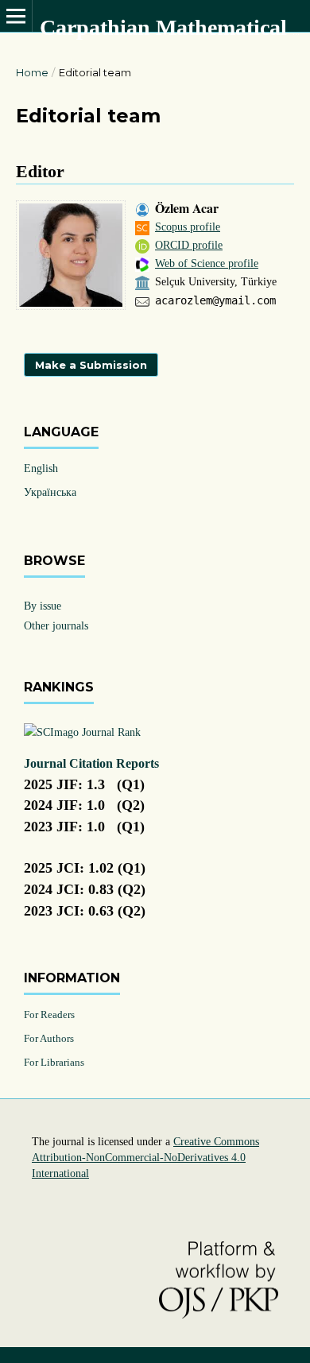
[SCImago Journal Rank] (82, 732)
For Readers (49, 1014)
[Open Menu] (16, 16)
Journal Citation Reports (91, 763)
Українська (50, 492)
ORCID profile (189, 245)
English (41, 468)
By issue (42, 606)
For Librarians (54, 1062)
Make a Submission (91, 364)
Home (32, 72)
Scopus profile (187, 227)
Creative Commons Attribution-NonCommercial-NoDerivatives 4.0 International (145, 1157)
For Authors (49, 1038)
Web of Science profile (206, 263)
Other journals (56, 626)
